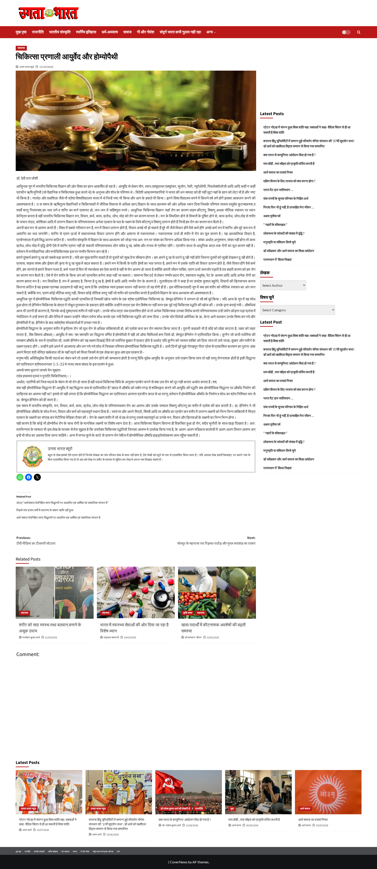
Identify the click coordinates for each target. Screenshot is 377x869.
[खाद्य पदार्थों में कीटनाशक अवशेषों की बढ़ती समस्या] (217, 593)
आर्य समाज (305, 809)
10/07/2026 (43, 830)
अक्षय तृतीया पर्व (271, 216)
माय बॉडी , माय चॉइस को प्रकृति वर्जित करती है (288, 163)
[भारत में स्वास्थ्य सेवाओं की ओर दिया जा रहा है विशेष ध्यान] (136, 593)
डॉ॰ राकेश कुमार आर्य (171, 825)
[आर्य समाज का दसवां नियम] (328, 792)
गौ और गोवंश (145, 32)
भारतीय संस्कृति (59, 32)
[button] (359, 32)
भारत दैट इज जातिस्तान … (278, 190)
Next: (216, 540)
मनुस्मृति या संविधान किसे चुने (279, 242)
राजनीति (38, 32)
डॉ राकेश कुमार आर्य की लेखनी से (175, 809)
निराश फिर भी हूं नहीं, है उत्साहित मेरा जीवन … (288, 207)
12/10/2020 (46, 66)
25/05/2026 (322, 825)
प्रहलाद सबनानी (111, 637)
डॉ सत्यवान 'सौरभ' (193, 637)
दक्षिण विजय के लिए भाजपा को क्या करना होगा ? (289, 181)
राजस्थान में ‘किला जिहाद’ (277, 259)
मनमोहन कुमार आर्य (31, 637)
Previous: (35, 540)
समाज (127, 32)
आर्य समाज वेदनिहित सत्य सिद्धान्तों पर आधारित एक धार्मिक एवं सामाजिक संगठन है (58, 517)
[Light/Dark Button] (346, 32)
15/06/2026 (112, 835)
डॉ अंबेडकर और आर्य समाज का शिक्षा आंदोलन (288, 251)
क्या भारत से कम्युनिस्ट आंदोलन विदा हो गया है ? (289, 155)
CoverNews (178, 862)
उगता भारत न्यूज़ (28, 809)
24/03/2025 (130, 637)
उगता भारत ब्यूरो (26, 66)
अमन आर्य (27, 830)
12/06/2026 (192, 825)
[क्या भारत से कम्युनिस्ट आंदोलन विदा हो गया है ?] (188, 792)
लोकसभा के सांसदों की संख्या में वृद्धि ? (283, 233)
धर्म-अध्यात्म (110, 32)
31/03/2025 (51, 637)
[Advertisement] (310, 75)
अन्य (209, 32)
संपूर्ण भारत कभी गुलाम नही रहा (180, 32)
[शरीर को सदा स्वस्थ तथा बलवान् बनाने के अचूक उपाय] (55, 593)
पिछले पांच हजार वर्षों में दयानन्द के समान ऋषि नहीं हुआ (44, 510)
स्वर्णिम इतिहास (86, 32)
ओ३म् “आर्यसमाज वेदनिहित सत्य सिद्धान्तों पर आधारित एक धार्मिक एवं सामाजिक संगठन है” (62, 502)
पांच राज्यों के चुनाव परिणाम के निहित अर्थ (285, 198)
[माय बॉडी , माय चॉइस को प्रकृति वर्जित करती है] (258, 792)
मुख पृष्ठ (21, 32)
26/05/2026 (252, 825)
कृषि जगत (187, 613)
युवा (232, 809)
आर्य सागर (236, 825)
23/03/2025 (213, 637)
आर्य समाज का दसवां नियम (278, 172)
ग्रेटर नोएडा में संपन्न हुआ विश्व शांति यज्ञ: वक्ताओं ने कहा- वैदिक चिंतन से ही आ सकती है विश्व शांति (306, 129)
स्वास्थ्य (21, 48)
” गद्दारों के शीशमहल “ (275, 225)
